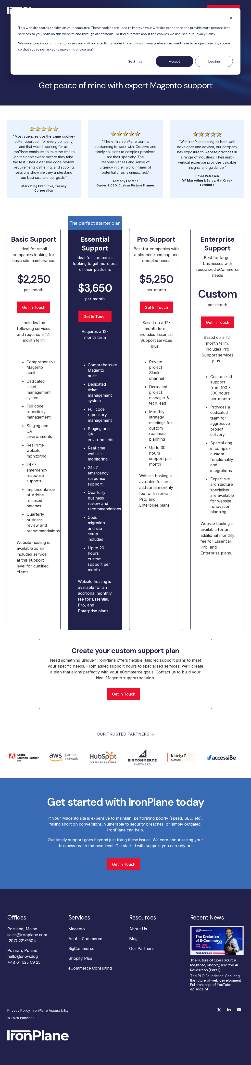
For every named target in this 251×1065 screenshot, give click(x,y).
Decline (214, 61)
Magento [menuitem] (76, 928)
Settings (135, 61)
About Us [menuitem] (138, 928)
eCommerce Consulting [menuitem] (90, 968)
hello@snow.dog (22, 956)
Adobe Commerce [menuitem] (85, 938)
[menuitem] (20, 1010)
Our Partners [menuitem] (141, 948)
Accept (174, 61)
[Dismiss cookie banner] (231, 18)
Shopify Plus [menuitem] (80, 958)
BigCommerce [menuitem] (81, 948)
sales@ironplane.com (27, 934)
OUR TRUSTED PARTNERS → (125, 734)
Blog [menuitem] (133, 938)
